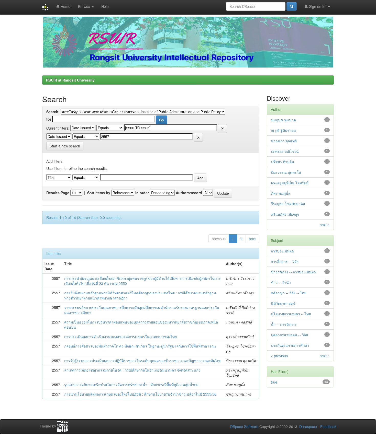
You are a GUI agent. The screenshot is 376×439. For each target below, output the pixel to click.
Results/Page (57, 192)
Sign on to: (317, 6)
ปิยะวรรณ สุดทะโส (286, 172)
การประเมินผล (282, 250)
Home (65, 6)
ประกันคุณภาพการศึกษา (290, 345)
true (274, 382)
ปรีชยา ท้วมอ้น (282, 161)
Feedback (328, 426)
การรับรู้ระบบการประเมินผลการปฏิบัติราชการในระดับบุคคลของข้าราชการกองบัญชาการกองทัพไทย (142, 360)
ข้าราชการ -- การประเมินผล (293, 271)
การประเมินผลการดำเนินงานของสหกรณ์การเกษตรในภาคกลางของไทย (120, 336)
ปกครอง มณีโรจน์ (285, 151)
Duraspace (308, 426)
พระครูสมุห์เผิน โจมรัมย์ (289, 182)
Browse (84, 6)
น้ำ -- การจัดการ (284, 324)
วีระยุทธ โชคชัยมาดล (288, 203)
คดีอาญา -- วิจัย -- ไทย (288, 292)
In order (142, 192)
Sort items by (98, 192)
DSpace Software (244, 426)
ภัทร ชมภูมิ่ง (280, 193)
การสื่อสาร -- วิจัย (284, 261)
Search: (53, 111)
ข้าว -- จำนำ (281, 282)
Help (105, 6)
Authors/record (189, 192)
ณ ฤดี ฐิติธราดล (283, 130)
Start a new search (65, 145)
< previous (279, 355)
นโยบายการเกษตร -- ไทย (291, 313)
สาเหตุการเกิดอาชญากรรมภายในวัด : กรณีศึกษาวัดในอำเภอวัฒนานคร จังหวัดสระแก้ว (132, 370)
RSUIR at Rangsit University (70, 80)
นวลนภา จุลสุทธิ (284, 140)
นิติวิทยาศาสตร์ (283, 303)
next (252, 238)
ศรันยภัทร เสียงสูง (285, 214)
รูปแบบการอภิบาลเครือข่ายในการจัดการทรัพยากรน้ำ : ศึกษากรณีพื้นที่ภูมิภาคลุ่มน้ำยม (131, 384)
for (48, 119)
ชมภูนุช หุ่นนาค (283, 119)
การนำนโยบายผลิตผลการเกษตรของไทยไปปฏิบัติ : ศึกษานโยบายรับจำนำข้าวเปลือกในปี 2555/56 (140, 394)
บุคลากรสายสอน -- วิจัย (289, 334)
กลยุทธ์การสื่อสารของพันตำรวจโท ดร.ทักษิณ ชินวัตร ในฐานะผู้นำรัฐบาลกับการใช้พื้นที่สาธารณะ (140, 346)
